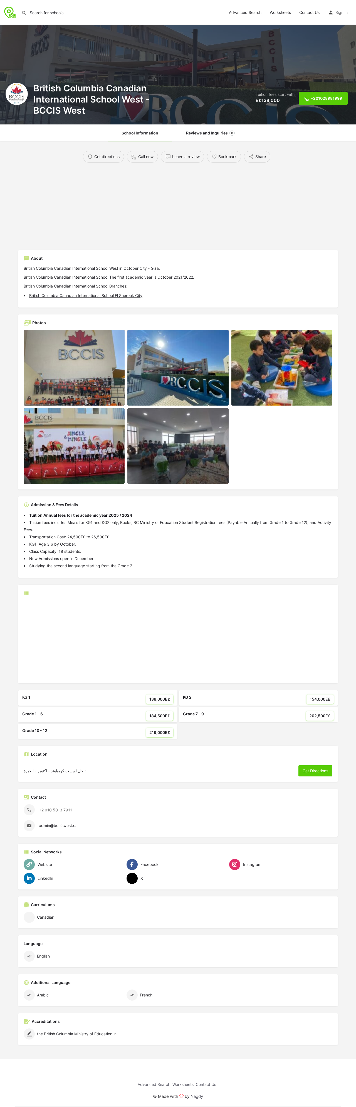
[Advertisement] (178, 204)
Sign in (341, 12)
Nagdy (197, 1096)
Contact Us (309, 12)
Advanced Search (245, 12)
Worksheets (280, 12)
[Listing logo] (17, 94)
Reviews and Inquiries (209, 133)
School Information (140, 133)
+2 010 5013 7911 (55, 810)
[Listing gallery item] (74, 368)
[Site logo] (10, 11)
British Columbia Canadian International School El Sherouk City (85, 295)
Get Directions (315, 770)
